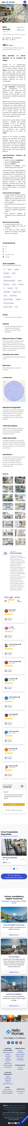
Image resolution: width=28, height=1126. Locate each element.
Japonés (10, 1111)
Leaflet (23, 401)
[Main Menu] (24, 2)
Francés (5, 1107)
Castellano (21, 1105)
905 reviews (19, 601)
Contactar (13, 804)
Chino (18, 1111)
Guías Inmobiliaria (7, 1093)
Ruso (14, 1111)
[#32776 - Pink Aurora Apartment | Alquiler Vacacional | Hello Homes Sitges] (14, 847)
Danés (11, 1109)
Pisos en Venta (20, 1056)
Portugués (22, 1107)
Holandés (6, 1109)
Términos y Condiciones (11, 1114)
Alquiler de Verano (8, 1084)
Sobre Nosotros (20, 1091)
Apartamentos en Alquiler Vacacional (8, 1054)
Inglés (10, 1105)
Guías (7, 1087)
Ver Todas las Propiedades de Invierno (14, 876)
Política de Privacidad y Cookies (17, 1116)
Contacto (20, 1093)
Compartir (21, 27)
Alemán (10, 1107)
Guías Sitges (7, 1089)
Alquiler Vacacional (7, 1091)
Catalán (15, 1105)
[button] (26, 13)
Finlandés (17, 1109)
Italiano (16, 1107)
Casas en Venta (20, 1054)
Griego (22, 1109)
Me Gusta (21, 30)
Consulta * (6, 792)
